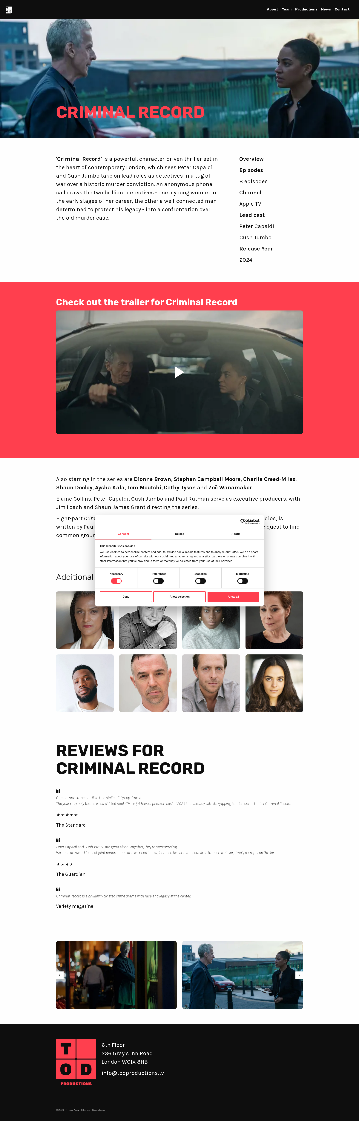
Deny (125, 596)
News (326, 9)
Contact (342, 9)
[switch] (158, 581)
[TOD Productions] (9, 10)
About (272, 9)
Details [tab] (179, 533)
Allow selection (180, 596)
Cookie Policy (98, 1109)
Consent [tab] (123, 533)
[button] (179, 372)
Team (287, 9)
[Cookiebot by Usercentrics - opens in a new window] (243, 521)
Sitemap (85, 1109)
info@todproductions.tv (133, 1073)
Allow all (233, 596)
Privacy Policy (72, 1109)
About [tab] (235, 533)
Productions (306, 9)
